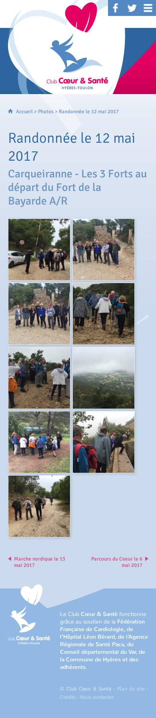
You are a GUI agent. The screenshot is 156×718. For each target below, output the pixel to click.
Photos (46, 111)
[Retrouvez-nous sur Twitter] (132, 8)
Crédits (68, 697)
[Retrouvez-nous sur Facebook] (116, 8)
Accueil (24, 111)
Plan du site (131, 689)
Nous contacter (97, 697)
